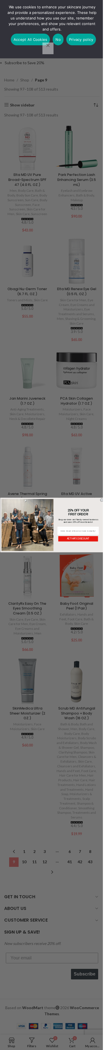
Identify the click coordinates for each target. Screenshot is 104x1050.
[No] (48, 48)
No (58, 39)
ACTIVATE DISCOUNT (78, 538)
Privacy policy (81, 39)
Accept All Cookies (30, 39)
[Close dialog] (101, 500)
